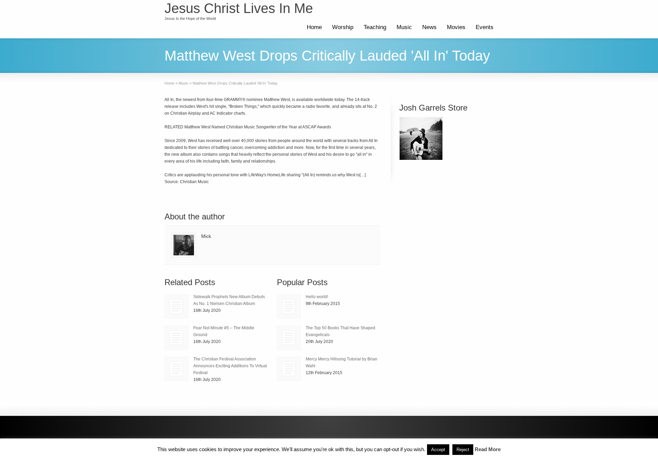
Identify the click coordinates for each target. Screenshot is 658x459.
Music (404, 27)
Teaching (375, 27)
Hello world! (317, 296)
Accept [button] (438, 449)
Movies (456, 27)
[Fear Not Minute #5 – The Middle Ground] (176, 337)
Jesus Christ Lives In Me (238, 8)
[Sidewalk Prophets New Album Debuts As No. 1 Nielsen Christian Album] (176, 306)
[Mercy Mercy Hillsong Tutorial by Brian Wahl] (289, 369)
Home (314, 27)
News (429, 27)
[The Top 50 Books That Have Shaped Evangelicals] (289, 337)
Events (485, 27)
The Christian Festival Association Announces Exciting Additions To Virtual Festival (230, 366)
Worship (342, 27)
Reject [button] (462, 449)
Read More (488, 449)
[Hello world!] (289, 306)
